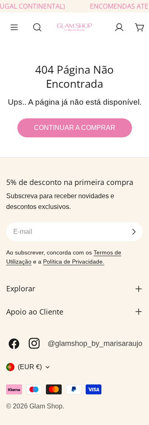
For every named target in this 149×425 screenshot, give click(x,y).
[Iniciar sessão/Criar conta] (119, 27)
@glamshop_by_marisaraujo (95, 343)
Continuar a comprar (74, 127)
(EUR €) (30, 366)
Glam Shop (45, 406)
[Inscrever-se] (133, 231)
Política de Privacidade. (73, 261)
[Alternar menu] (14, 27)
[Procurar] (35, 27)
